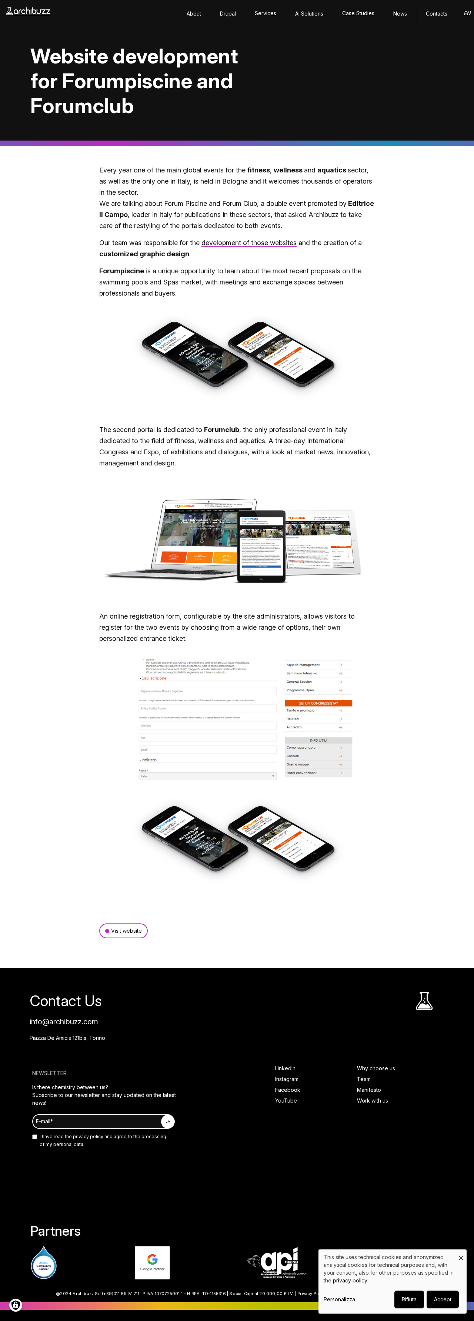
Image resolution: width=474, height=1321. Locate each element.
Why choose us (376, 1068)
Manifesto (369, 1090)
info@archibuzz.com (64, 1021)
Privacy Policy (312, 1293)
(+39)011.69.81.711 (120, 1293)
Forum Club (239, 203)
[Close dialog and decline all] (461, 1254)
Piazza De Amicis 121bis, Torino (67, 1038)
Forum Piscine (185, 203)
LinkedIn (285, 1068)
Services (265, 13)
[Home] (28, 15)
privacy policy (87, 1136)
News (400, 13)
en (467, 13)
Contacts (436, 13)
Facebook (287, 1090)
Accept (442, 1299)
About (194, 13)
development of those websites (249, 243)
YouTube (286, 1100)
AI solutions (309, 13)
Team (364, 1079)
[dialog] (392, 1281)
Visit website (126, 931)
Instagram (286, 1079)
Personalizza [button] (339, 1299)
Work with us (372, 1100)
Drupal (228, 13)
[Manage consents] (15, 1305)
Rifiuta (409, 1299)
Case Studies (358, 13)
